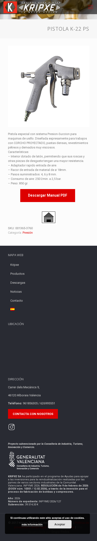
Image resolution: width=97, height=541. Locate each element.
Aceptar (59, 524)
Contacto (16, 300)
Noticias (16, 291)
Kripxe (14, 264)
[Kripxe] (32, 7)
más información (32, 524)
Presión (28, 232)
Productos (17, 273)
